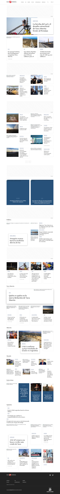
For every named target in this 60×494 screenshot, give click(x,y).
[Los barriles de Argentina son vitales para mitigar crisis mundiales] (36, 387)
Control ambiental (13, 235)
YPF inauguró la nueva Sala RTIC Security (47, 80)
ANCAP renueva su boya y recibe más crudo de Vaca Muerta (17, 443)
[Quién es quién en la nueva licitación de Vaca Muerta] (43, 296)
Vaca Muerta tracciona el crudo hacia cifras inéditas (12, 275)
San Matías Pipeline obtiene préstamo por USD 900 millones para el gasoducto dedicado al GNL (30, 55)
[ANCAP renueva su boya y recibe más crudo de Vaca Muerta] (18, 432)
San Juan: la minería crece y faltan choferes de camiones (18, 201)
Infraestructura (34, 433)
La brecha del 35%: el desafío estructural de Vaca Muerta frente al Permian (42, 27)
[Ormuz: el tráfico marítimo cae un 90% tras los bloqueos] (26, 362)
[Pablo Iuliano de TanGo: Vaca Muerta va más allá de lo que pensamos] (13, 392)
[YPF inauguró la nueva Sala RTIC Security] (37, 79)
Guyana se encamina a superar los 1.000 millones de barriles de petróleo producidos (50, 374)
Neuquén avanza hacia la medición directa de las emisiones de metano (17, 243)
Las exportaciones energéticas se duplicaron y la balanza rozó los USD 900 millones (36, 464)
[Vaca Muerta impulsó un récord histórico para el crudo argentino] (13, 117)
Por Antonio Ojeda (22, 279)
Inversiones (45, 433)
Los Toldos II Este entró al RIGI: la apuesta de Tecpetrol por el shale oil (48, 438)
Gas (15, 480)
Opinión (8, 413)
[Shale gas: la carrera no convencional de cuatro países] (37, 152)
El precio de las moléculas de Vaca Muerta (11, 318)
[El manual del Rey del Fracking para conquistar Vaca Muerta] (14, 42)
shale (10, 292)
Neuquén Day (45, 135)
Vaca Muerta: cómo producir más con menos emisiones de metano (48, 129)
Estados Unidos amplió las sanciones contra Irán (50, 363)
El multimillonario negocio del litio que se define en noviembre (24, 463)
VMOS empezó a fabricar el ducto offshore (36, 437)
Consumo (45, 271)
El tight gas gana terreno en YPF (23, 129)
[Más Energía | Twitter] (52, 2)
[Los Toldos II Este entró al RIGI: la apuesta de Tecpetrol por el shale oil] (48, 428)
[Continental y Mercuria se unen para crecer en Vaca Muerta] (36, 310)
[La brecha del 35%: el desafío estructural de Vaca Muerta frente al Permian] (30, 26)
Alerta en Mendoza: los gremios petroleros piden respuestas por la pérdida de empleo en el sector (23, 92)
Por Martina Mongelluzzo (47, 145)
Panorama (41, 49)
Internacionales (17, 482)
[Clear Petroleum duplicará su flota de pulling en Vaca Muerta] (48, 387)
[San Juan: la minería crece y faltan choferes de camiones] (18, 188)
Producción (21, 126)
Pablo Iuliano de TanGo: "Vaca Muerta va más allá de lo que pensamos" (24, 392)
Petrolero (48, 359)
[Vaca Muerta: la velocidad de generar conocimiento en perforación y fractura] (37, 139)
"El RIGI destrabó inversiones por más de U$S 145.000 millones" (46, 54)
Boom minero (18, 198)
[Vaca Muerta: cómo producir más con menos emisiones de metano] (37, 128)
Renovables (24, 482)
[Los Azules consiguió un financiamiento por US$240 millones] (13, 79)
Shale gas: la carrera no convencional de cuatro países (47, 153)
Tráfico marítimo (33, 359)
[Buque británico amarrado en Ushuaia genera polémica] (34, 232)
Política (8, 482)
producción (21, 114)
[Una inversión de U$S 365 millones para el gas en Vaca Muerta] (13, 139)
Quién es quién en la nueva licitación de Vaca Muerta (19, 297)
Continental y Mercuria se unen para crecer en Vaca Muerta (36, 319)
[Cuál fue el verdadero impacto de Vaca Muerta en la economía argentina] (37, 90)
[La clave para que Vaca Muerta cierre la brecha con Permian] (24, 266)
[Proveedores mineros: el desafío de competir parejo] (12, 335)
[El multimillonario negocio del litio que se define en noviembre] (24, 453)
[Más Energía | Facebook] (51, 2)
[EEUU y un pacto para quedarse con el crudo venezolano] (37, 117)
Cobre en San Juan (22, 75)
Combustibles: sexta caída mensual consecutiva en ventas (47, 276)
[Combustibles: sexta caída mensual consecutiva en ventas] (48, 266)
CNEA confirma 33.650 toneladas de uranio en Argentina (30, 349)
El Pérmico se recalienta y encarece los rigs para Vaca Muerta (24, 319)
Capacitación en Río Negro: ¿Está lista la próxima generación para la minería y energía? (48, 345)
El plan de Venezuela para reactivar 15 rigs (34, 372)
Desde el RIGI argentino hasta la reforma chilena (18, 411)
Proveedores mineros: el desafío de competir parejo (11, 344)
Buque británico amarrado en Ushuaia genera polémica (46, 233)
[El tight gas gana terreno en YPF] (13, 128)
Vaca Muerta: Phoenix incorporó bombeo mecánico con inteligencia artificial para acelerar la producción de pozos (42, 202)
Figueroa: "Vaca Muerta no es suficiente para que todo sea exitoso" (46, 227)
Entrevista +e (36, 392)
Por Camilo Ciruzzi (23, 399)
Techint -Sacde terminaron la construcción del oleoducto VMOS (48, 319)
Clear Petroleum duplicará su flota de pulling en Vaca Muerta (48, 396)
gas (24, 49)
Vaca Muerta (45, 125)
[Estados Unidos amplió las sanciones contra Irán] (42, 362)
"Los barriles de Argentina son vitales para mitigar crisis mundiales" (36, 397)
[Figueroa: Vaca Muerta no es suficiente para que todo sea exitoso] (34, 225)
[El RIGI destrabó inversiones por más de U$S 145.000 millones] (46, 42)
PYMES (32, 271)
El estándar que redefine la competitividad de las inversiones (16, 416)
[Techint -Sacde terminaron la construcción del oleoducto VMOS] (48, 310)
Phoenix (42, 198)
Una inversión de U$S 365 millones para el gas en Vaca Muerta (24, 140)
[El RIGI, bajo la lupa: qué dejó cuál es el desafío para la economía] (34, 239)
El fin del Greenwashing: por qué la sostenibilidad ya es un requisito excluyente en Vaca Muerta (24, 154)
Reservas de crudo (46, 114)
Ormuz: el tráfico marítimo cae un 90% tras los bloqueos (34, 363)
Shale (9, 49)
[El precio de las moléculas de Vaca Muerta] (12, 310)
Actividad (48, 392)
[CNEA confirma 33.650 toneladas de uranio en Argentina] (30, 339)
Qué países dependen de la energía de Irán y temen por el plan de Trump (18, 373)
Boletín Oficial (22, 136)
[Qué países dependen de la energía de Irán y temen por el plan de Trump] (10, 371)
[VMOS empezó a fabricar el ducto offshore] (36, 428)
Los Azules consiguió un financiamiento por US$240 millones (23, 80)
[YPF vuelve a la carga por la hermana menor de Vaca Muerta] (12, 453)
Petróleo (8, 480)
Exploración (16, 359)
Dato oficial (24, 343)
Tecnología (45, 76)
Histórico (9, 271)
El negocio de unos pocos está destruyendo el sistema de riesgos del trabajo (18, 422)
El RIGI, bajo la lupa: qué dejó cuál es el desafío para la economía (46, 240)
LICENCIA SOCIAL (22, 148)
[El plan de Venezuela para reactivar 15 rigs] (26, 371)
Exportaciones (12, 437)
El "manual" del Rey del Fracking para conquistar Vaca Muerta (14, 54)
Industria (21, 271)
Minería (24, 480)
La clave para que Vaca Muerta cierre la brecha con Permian (24, 275)
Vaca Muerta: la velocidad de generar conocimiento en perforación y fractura (47, 140)
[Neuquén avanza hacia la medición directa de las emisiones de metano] (18, 231)
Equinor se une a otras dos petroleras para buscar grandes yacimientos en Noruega (18, 364)
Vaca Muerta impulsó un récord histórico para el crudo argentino (24, 118)
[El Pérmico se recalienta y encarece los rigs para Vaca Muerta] (24, 310)
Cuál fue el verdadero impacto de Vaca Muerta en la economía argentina (47, 91)
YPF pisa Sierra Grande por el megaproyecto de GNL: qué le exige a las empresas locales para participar (36, 277)
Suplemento (45, 464)
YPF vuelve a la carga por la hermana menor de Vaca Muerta (11, 462)
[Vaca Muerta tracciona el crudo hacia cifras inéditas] (12, 266)
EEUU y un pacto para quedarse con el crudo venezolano (48, 118)
